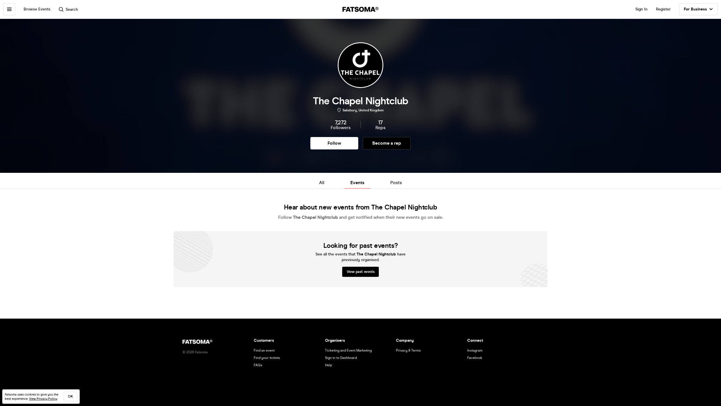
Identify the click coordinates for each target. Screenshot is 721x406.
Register (663, 9)
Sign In (641, 9)
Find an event (264, 350)
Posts (396, 182)
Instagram (474, 350)
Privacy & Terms (408, 350)
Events (357, 182)
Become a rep (386, 143)
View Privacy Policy (43, 399)
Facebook (474, 358)
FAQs (258, 365)
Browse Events (37, 9)
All (321, 182)
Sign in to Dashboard (341, 358)
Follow (334, 143)
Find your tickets (267, 358)
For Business (695, 9)
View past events (361, 272)
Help (328, 365)
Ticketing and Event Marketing (348, 350)
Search (72, 9)
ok (70, 396)
